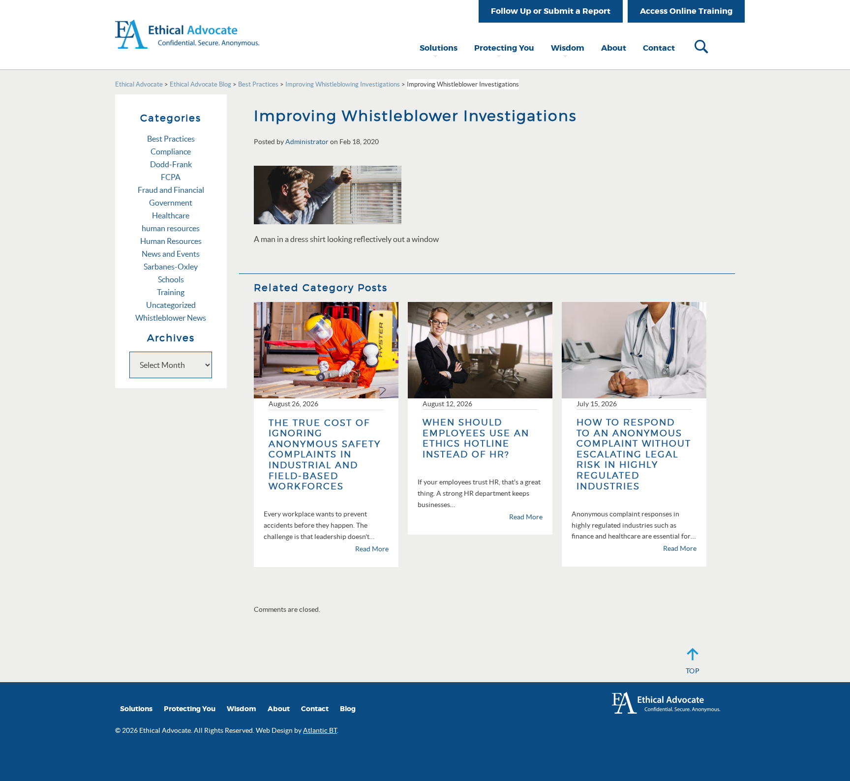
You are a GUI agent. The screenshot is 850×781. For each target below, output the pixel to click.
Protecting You (504, 48)
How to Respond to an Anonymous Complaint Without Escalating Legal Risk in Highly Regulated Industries (634, 454)
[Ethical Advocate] (187, 23)
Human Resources (171, 241)
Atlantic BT (320, 730)
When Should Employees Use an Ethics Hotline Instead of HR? (476, 438)
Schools (171, 279)
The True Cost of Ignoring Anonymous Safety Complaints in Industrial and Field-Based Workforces (325, 455)
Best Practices (171, 138)
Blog (348, 709)
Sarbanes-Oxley (171, 266)
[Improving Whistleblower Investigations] (327, 193)
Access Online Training (686, 11)
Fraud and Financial (171, 189)
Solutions (438, 48)
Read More (372, 549)
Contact (659, 48)
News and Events (171, 253)
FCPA (171, 177)
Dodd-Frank (171, 164)
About (613, 48)
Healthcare (170, 215)
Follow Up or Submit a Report (550, 11)
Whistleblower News (170, 317)
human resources (171, 228)
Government (170, 202)
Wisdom (567, 48)
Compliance (171, 151)
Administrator (307, 142)
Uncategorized (171, 304)
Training (170, 292)
